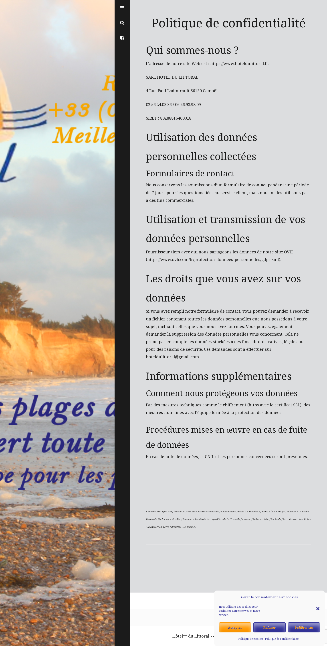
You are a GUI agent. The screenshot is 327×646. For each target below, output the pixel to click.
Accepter (235, 628)
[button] (318, 597)
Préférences (304, 628)
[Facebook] (122, 37)
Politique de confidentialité (282, 639)
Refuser (269, 628)
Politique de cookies (250, 639)
